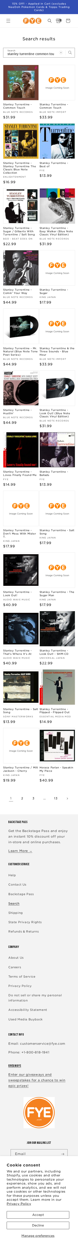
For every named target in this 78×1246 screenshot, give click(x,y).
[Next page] (67, 798)
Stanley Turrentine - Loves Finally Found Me (20, 473)
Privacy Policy (19, 1204)
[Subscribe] (62, 1154)
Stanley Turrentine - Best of (54, 164)
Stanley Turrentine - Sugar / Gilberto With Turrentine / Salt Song (19, 231)
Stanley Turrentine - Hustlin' (17, 411)
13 (55, 798)
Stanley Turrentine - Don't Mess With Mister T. (19, 533)
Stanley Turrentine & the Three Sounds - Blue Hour (57, 351)
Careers (14, 967)
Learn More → (20, 851)
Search (14, 903)
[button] (8, 20)
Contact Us (17, 884)
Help (12, 875)
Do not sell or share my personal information (35, 998)
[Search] (70, 52)
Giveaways (14, 1065)
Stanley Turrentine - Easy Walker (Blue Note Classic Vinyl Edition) (56, 231)
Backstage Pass (21, 894)
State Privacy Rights (25, 922)
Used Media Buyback (25, 1019)
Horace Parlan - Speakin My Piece (56, 769)
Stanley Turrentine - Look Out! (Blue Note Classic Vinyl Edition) (55, 413)
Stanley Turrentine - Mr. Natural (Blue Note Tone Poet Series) (20, 351)
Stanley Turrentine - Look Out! (17, 593)
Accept (38, 1215)
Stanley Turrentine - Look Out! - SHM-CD (54, 652)
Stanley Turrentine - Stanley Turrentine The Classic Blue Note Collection (19, 167)
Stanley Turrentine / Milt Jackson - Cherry (20, 769)
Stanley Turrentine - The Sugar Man (57, 593)
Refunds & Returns (23, 931)
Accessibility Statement (27, 1009)
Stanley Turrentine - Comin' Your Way (17, 291)
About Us (16, 957)
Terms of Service (22, 976)
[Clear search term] (61, 52)
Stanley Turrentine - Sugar (54, 291)
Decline (38, 1225)
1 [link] (11, 798)
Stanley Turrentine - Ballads (54, 473)
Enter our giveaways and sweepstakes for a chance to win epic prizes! (37, 1080)
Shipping (15, 912)
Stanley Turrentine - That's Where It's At (17, 652)
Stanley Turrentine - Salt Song (57, 532)
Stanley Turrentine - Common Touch (17, 106)
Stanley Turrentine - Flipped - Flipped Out (55, 711)
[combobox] (39, 52)
